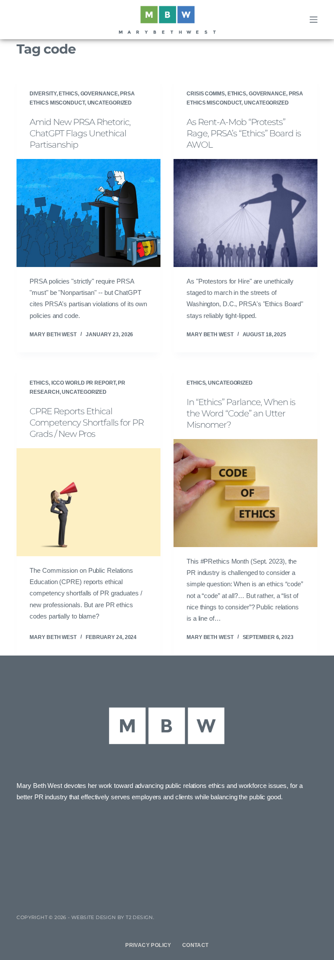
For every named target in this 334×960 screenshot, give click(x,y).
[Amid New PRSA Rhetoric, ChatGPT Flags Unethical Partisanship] (88, 213)
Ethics (68, 94)
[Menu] (313, 20)
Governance (99, 94)
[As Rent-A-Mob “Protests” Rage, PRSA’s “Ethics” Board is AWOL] (245, 213)
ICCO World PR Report (83, 383)
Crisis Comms (206, 94)
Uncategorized (109, 103)
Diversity (43, 94)
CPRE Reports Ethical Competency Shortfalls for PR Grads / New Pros (87, 422)
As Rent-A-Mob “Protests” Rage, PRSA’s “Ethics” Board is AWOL (244, 133)
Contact (195, 945)
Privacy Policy (148, 945)
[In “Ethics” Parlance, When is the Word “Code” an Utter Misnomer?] (245, 493)
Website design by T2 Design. (112, 917)
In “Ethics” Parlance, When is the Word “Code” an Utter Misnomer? (241, 413)
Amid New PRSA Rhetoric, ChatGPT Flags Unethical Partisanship (80, 133)
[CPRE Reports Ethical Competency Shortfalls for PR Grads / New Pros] (88, 502)
